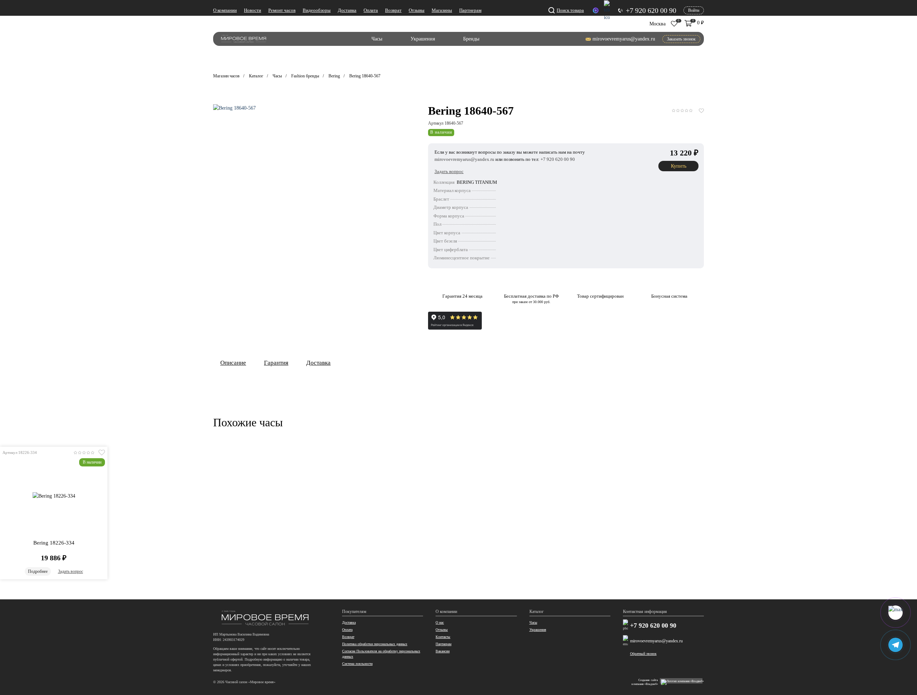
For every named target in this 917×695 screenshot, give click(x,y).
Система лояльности (357, 664)
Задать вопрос (70, 571)
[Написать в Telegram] (607, 10)
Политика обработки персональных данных (374, 644)
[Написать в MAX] (596, 10)
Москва (657, 24)
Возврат (393, 10)
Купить (678, 166)
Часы (376, 39)
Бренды (471, 39)
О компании (225, 10)
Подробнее (38, 571)
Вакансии (443, 651)
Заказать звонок (681, 39)
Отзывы (416, 10)
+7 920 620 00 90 (653, 626)
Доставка (347, 10)
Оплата (371, 10)
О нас (440, 622)
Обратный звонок (643, 654)
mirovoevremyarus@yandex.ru (656, 640)
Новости (252, 10)
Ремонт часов (282, 10)
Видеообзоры (317, 10)
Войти (693, 10)
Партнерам (470, 10)
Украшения (423, 39)
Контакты (443, 637)
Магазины (442, 10)
